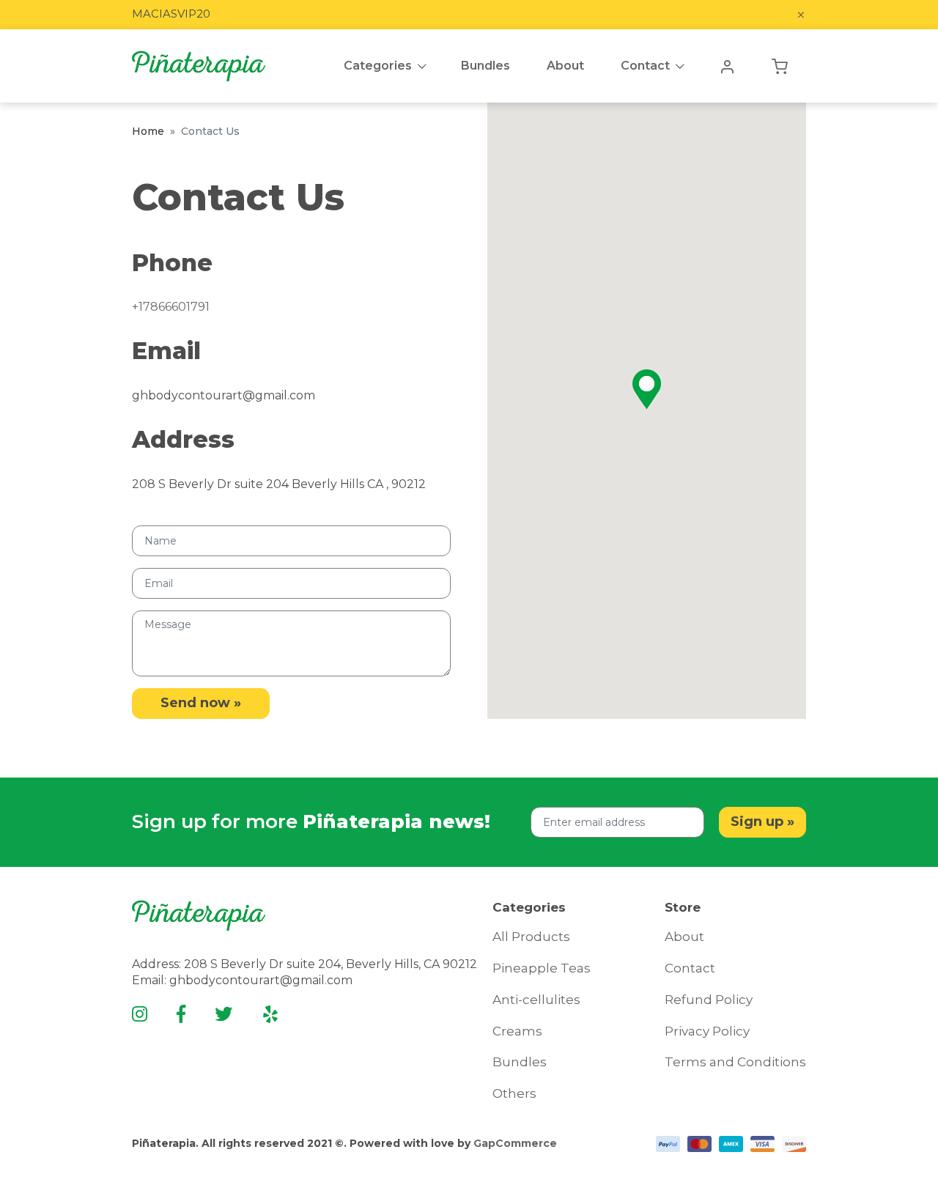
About (684, 936)
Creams (517, 1031)
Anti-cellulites (536, 999)
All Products (531, 936)
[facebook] (181, 1014)
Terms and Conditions (735, 1062)
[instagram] (139, 1014)
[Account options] (727, 66)
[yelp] (270, 1014)
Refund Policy (709, 999)
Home (148, 131)
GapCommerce (515, 1143)
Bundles (519, 1062)
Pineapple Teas (541, 968)
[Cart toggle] (779, 66)
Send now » (200, 703)
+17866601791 (171, 307)
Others (514, 1093)
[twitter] (223, 1014)
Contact (645, 66)
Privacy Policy (707, 1031)
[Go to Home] (198, 66)
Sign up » (762, 821)
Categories (378, 66)
